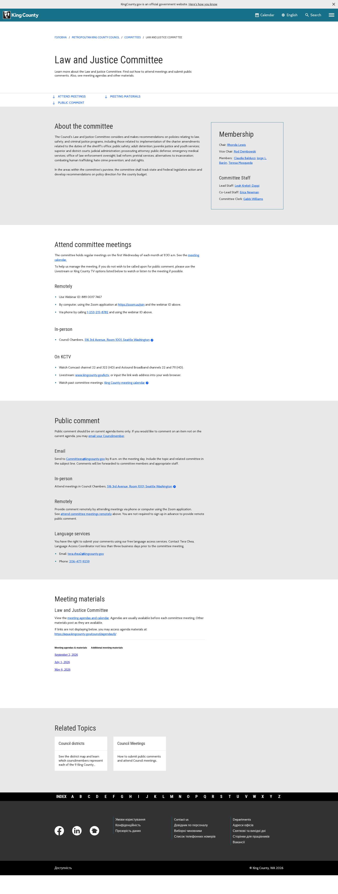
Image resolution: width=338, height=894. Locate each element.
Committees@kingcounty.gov (85, 459)
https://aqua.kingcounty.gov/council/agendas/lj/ (85, 634)
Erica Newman (249, 192)
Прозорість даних (128, 831)
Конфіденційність (128, 825)
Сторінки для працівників (251, 836)
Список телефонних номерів (195, 836)
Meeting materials (125, 96)
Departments (242, 819)
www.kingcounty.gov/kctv (92, 375)
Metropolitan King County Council (95, 37)
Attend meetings (72, 96)
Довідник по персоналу (191, 825)
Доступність (63, 868)
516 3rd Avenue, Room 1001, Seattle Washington (117, 340)
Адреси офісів (243, 825)
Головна (61, 37)
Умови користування (130, 819)
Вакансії (239, 842)
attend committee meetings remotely (86, 514)
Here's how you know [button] (203, 4)
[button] (333, 4)
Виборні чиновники (188, 831)
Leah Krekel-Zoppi (247, 185)
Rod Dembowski (245, 151)
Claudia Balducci (244, 158)
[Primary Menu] (331, 15)
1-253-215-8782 (97, 312)
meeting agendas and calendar (88, 618)
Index (61, 796)
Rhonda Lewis (236, 145)
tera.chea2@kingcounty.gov (86, 554)
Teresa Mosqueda (240, 163)
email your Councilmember (106, 436)
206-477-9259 (79, 561)
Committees (132, 37)
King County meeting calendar (124, 383)
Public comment (71, 102)
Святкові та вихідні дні (249, 831)
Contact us (181, 819)
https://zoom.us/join (131, 304)
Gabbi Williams (253, 199)
